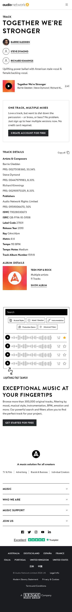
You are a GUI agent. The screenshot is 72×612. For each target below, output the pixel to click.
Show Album (39, 285)
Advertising (21, 471)
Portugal (20, 559)
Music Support (13, 510)
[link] (16, 4)
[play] (8, 86)
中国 (40, 566)
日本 (32, 566)
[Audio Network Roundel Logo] (36, 454)
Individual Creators (60, 471)
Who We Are (11, 499)
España (48, 553)
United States (60, 559)
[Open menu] (66, 4)
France (60, 553)
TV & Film (7, 471)
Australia (14, 553)
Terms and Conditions (36, 585)
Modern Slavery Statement (25, 579)
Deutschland (32, 553)
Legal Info (54, 572)
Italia (7, 559)
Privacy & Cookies (50, 579)
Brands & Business (39, 471)
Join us (8, 521)
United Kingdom (39, 559)
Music (7, 489)
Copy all (61, 152)
